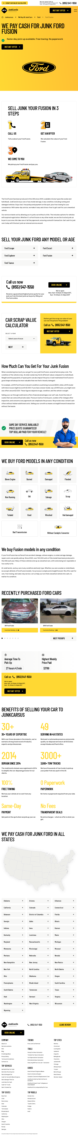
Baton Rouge (57, 1072)
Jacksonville (57, 1061)
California (7, 907)
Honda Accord (31, 1098)
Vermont (32, 996)
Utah (5, 996)
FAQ (3, 1049)
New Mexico (59, 962)
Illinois (57, 921)
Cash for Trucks (6, 1085)
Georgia (6, 921)
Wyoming (7, 1010)
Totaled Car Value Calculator (36, 1055)
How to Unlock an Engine (34, 1074)
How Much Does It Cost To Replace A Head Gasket (38, 1084)
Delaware (7, 914)
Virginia (57, 996)
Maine (57, 935)
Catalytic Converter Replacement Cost (39, 1076)
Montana (7, 955)
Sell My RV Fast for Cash (8, 1069)
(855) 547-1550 (69, 3)
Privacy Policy (5, 1056)
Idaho (31, 921)
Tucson (56, 1069)
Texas (57, 990)
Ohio (5, 976)
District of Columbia (36, 914)
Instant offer (59, 10)
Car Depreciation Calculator (35, 1057)
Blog (3, 1051)
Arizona (32, 901)
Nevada (57, 955)
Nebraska (32, 955)
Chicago (56, 1064)
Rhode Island (33, 983)
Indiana (6, 928)
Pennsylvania (8, 983)
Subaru (30, 1109)
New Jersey (33, 962)
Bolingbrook (57, 1056)
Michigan (58, 942)
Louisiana (32, 935)
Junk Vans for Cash (7, 1082)
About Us (4, 1043)
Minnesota (7, 949)
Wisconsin (58, 1003)
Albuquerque (57, 1067)
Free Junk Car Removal (34, 1043)
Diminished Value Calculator (35, 1060)
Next (10, 347)
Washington (8, 1003)
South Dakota (8, 990)
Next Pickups (59, 638)
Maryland (7, 942)
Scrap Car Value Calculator (16, 3)
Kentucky (7, 935)
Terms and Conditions (8, 1059)
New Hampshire (9, 962)
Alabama (7, 901)
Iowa (31, 928)
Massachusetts (34, 942)
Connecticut (59, 907)
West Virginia (34, 1003)
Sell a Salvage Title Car (8, 1079)
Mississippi (33, 949)
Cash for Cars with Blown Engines (11, 1077)
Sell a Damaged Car (7, 1074)
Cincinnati (57, 1046)
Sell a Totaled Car (6, 1087)
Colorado (32, 907)
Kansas (57, 928)
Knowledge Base (6, 1054)
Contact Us (5, 1061)
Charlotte (56, 1059)
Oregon (57, 976)
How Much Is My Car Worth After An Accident (37, 1079)
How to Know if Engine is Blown (36, 1071)
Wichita (56, 1043)
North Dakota (59, 969)
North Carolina (34, 969)
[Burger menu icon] (75, 10)
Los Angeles (57, 1049)
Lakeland (56, 1051)
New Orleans (57, 1074)
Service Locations (6, 1046)
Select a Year (10, 333)
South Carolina (60, 983)
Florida (57, 914)
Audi (29, 1111)
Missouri (58, 949)
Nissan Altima (31, 1101)
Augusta (56, 1054)
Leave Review (65, 1024)
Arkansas (58, 901)
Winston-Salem (58, 1077)
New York (7, 969)
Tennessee (33, 990)
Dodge (29, 1106)
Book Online (56, 284)
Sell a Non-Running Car (8, 1072)
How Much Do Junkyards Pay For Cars (38, 1087)
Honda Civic (31, 1096)
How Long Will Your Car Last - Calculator (38, 1062)
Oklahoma (32, 976)
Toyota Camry (31, 1103)
